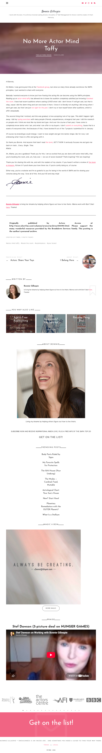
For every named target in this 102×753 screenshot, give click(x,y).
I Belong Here (73, 262)
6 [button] (41, 710)
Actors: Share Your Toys (28, 260)
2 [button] (27, 710)
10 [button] (56, 710)
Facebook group (43, 87)
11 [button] (60, 710)
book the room (27, 243)
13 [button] (68, 710)
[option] (8, 700)
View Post (20, 328)
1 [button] (23, 710)
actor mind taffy (24, 98)
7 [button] (45, 710)
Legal (55, 745)
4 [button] (34, 710)
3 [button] (30, 710)
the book (49, 142)
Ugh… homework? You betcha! (51, 319)
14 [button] (71, 710)
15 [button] (75, 710)
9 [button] (53, 710)
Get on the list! (51, 437)
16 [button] (79, 710)
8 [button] (49, 710)
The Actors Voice (43, 55)
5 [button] (38, 710)
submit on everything (74, 125)
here (8, 207)
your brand (52, 243)
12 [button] (64, 710)
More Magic (51, 608)
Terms (46, 745)
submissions (40, 243)
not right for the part (39, 108)
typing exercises (24, 119)
